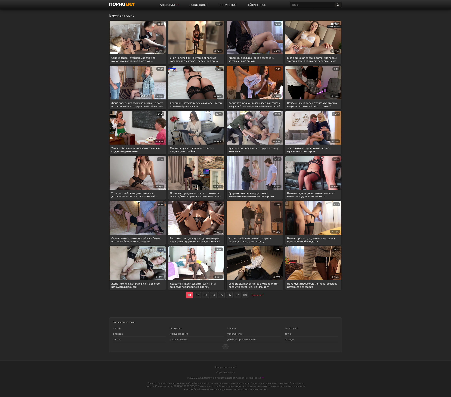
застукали (176, 327)
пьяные (117, 327)
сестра (117, 339)
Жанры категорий (225, 366)
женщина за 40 (179, 333)
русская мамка (179, 339)
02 (197, 295)
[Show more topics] (225, 346)
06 (229, 295)
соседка (289, 339)
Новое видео (198, 4)
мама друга (291, 327)
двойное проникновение (241, 339)
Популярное (227, 4)
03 (205, 295)
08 (245, 295)
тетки (288, 333)
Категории (167, 4)
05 (221, 295)
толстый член (235, 333)
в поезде (118, 333)
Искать (338, 4)
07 (237, 295)
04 (213, 295)
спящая (231, 327)
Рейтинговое (256, 4)
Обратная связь (225, 372)
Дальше (256, 295)
